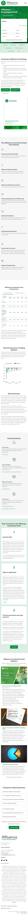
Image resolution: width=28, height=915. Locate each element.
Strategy (5, 45)
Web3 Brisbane (24, 912)
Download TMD (15, 89)
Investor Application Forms (7, 506)
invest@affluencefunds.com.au (8, 854)
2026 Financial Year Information (10, 764)
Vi (2, 471)
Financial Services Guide (12, 905)
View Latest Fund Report (7, 15)
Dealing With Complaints (6, 908)
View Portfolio (5, 454)
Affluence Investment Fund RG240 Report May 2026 (13, 728)
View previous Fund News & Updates (14, 777)
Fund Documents (18, 48)
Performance (21, 45)
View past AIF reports (16, 471)
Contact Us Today (14, 827)
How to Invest (11, 51)
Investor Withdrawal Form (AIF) (8, 508)
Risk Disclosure (9, 48)
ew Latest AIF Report (7, 471)
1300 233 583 (5, 853)
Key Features (13, 45)
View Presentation (6, 489)
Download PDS (5, 89)
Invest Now (14, 646)
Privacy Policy (3, 905)
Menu (25, 3)
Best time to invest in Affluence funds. (11, 686)
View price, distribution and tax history (14, 39)
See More (5, 602)
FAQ (18, 51)
